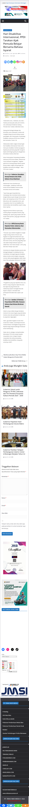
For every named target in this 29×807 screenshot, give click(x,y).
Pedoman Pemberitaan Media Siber (13, 722)
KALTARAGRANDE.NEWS (10, 751)
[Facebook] (5, 60)
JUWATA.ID (6, 747)
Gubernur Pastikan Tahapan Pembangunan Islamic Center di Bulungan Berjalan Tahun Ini (14, 452)
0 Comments (22, 53)
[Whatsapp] (14, 60)
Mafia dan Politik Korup (18, 361)
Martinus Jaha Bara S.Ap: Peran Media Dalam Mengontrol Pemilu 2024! (15, 356)
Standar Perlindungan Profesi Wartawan (14, 733)
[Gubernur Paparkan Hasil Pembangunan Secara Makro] (14, 405)
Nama (4, 498)
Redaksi (16, 53)
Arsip (3, 654)
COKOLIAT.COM (7, 769)
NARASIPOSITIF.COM (9, 776)
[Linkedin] (11, 60)
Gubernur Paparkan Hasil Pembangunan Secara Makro (13, 423)
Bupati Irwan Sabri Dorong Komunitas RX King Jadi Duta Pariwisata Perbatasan (16, 3)
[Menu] (3, 21)
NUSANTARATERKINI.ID (10, 790)
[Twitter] (8, 60)
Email (4, 505)
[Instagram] (17, 60)
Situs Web (5, 513)
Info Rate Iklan (7, 715)
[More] (23, 60)
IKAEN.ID (5, 765)
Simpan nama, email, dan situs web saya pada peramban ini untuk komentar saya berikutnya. (13, 526)
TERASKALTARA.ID (8, 754)
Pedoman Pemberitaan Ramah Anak (13, 726)
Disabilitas (6, 56)
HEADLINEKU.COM (8, 772)
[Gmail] (20, 60)
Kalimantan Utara (7, 30)
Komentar (5, 476)
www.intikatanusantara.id (10, 793)
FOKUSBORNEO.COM (9, 758)
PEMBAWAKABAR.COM (9, 761)
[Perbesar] (25, 542)
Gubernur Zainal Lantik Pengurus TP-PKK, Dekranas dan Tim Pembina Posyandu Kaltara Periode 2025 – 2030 (13, 392)
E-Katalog (5, 712)
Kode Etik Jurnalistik (8, 719)
